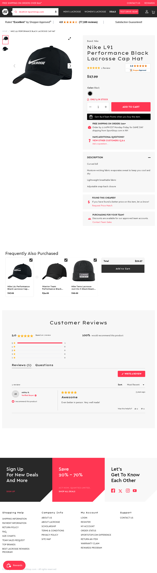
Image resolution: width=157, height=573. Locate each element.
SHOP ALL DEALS (67, 491)
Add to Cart (123, 268)
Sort (120, 384)
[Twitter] (120, 491)
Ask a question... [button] (100, 143)
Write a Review (134, 374)
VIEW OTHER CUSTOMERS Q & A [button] (108, 140)
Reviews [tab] (21, 365)
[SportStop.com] (5, 12)
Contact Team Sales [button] (102, 222)
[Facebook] (113, 491)
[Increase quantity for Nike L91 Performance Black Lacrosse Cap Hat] (106, 107)
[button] (56, 11)
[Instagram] (128, 491)
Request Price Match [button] (102, 205)
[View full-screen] (69, 38)
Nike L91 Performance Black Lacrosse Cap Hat (33, 31)
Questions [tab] (44, 365)
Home (4, 31)
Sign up (10, 491)
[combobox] (38, 11)
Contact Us (133, 3)
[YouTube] (135, 491)
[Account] (146, 11)
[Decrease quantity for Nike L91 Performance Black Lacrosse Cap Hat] (90, 107)
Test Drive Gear (129, 11)
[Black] (90, 93)
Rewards (149, 3)
